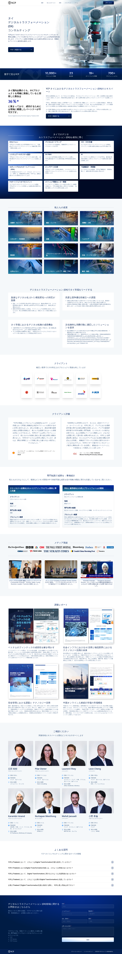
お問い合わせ (108, 2)
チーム (76, 2)
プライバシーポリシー (76, 951)
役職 (89, 918)
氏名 (63, 903)
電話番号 (91, 911)
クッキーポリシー (88, 951)
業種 (60, 2)
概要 (42, 2)
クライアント (68, 2)
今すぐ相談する (16, 50)
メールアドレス (66, 911)
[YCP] (12, 2)
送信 (87, 940)
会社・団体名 (65, 918)
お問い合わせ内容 (66, 926)
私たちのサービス (51, 2)
